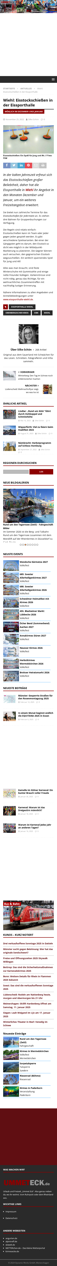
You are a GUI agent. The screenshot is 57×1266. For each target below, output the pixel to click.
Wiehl (29, 190)
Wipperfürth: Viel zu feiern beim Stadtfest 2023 (35, 428)
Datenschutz (11, 1218)
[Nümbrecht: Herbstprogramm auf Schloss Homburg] (9, 446)
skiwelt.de (10, 1244)
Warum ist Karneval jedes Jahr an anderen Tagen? (34, 826)
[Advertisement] (28, 44)
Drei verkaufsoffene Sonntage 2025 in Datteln (28, 943)
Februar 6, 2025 (26, 719)
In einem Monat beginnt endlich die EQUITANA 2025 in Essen (35, 714)
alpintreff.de (11, 1241)
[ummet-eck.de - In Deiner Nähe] (28, 11)
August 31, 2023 (26, 433)
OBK (36, 312)
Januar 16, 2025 (26, 831)
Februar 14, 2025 (27, 702)
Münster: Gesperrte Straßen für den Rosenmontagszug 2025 (35, 697)
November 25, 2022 (15, 119)
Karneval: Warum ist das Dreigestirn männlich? (31, 809)
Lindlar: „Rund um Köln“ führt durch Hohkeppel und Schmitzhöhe (34, 414)
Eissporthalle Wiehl (22, 306)
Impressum (11, 1211)
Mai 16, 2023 (25, 420)
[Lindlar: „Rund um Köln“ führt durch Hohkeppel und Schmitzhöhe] (9, 414)
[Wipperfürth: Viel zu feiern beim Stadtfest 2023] (9, 430)
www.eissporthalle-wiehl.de (18, 299)
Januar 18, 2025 (26, 814)
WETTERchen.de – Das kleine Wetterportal (25, 1248)
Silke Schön (33, 119)
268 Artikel (41, 349)
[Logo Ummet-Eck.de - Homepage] (27, 1188)
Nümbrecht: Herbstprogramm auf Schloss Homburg (34, 444)
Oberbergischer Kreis (17, 312)
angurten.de (11, 1238)
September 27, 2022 (28, 449)
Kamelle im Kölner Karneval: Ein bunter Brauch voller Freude (35, 791)
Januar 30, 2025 (26, 796)
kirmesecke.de (12, 1251)
